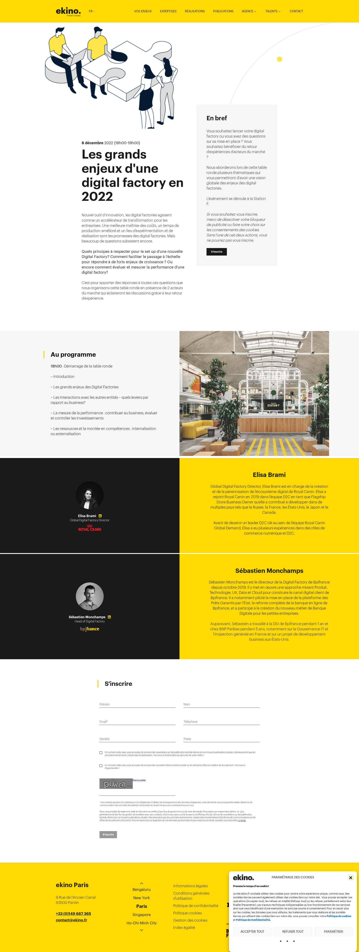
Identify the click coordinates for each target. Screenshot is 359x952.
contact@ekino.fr (71, 920)
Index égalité (184, 927)
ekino (68, 11)
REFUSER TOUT (293, 931)
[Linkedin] (100, 516)
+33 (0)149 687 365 (73, 913)
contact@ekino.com (74, 925)
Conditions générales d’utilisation (191, 896)
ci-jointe (242, 820)
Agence (247, 11)
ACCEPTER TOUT (252, 931)
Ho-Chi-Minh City (142, 923)
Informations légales (190, 886)
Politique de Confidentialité (253, 920)
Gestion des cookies (190, 920)
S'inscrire (216, 251)
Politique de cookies (339, 916)
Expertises (168, 11)
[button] (351, 877)
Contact (296, 11)
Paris (141, 906)
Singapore (142, 914)
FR (90, 11)
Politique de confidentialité (195, 905)
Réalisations (195, 11)
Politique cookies (187, 913)
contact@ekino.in (71, 930)
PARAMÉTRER (333, 931)
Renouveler (139, 780)
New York (141, 897)
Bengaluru (142, 889)
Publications (223, 11)
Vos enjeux (143, 11)
